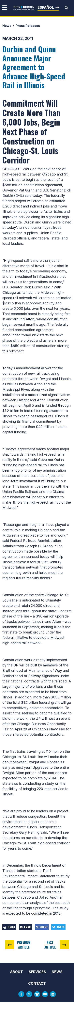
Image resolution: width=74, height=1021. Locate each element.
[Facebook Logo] (21, 994)
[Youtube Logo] (45, 994)
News (6, 26)
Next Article (50, 945)
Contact (37, 983)
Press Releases (28, 26)
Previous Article (23, 945)
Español (45, 7)
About (16, 972)
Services (37, 972)
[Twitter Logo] (29, 994)
